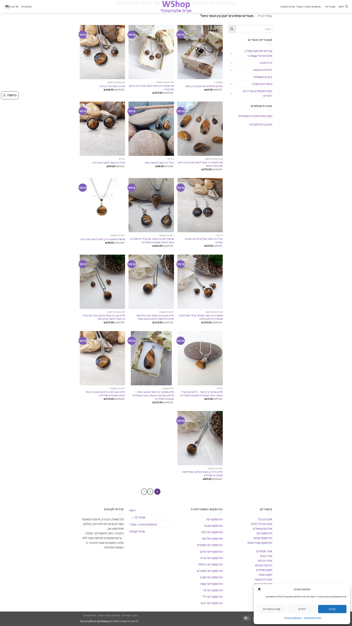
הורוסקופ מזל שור (212, 538)
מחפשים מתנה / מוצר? (308, 6)
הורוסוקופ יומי (214, 519)
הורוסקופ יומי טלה (212, 532)
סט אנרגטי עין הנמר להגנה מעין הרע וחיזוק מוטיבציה (151, 87)
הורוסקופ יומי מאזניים (210, 570)
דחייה (301, 609)
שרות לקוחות (287, 6)
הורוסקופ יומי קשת (211, 583)
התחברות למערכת (260, 124)
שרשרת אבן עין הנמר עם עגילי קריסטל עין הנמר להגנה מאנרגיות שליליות (152, 240)
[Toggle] (231, 53)
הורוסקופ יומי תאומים (210, 545)
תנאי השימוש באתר (312, 617)
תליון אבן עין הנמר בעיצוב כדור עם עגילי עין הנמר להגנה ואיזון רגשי (104, 317)
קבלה (332, 609)
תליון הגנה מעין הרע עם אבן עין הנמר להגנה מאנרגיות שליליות (105, 393)
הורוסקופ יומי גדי (213, 590)
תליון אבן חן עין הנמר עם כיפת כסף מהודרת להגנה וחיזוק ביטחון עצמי (155, 317)
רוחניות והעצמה (262, 69)
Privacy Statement (293, 617)
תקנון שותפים (264, 570)
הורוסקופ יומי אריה (211, 558)
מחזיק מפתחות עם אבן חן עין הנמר (204, 86)
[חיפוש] (346, 6)
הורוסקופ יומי (264, 533)
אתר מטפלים (264, 551)
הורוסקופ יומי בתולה (210, 564)
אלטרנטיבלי (265, 519)
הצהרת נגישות (263, 579)
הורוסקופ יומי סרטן (211, 551)
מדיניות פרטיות (263, 584)
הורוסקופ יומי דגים (212, 603)
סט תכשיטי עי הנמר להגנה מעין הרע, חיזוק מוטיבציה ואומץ (200, 164)
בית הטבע (266, 62)
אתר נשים (266, 556)
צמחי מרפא (265, 560)
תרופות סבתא (263, 565)
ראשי (341, 6)
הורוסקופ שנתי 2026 (259, 542)
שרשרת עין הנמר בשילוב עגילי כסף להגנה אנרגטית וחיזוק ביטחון (201, 317)
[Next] (144, 492)
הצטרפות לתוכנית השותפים (255, 116)
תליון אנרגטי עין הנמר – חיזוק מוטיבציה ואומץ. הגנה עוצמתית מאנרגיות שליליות (201, 393)
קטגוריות (331, 6)
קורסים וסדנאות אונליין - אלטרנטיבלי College (257, 53)
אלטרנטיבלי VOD (261, 524)
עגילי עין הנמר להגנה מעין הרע (109, 162)
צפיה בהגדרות (271, 609)
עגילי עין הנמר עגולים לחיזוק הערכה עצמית (204, 240)
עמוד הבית (265, 16)
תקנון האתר (265, 574)
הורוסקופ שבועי (262, 538)
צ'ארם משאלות (263, 77)
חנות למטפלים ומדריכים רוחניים (257, 93)
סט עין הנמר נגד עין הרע (112, 86)
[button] (259, 589)
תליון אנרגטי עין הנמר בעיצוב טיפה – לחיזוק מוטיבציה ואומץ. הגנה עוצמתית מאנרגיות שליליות (153, 395)
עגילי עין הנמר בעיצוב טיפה (159, 162)
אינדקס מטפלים (262, 528)
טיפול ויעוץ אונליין (262, 84)
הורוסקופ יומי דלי (212, 596)
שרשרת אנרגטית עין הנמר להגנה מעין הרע (102, 239)
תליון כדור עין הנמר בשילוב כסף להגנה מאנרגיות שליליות (202, 473)
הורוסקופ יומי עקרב (211, 577)
